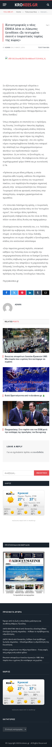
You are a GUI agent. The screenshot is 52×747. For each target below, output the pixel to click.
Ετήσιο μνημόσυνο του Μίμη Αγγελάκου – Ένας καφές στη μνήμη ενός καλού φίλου (25, 651)
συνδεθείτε (38, 452)
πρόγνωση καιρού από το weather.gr (23, 520)
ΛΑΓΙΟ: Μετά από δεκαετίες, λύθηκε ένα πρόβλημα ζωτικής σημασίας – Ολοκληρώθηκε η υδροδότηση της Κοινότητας (26, 642)
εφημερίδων (30, 595)
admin (7, 47)
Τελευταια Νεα (43, 47)
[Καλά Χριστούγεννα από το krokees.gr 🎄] (26, 379)
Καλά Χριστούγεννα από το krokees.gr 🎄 (25, 395)
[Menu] (4, 5)
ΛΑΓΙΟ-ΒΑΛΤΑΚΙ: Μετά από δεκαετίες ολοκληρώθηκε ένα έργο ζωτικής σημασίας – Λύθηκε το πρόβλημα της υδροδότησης (26, 631)
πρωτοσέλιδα (19, 595)
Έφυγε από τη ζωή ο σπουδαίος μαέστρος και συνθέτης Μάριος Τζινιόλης (22, 622)
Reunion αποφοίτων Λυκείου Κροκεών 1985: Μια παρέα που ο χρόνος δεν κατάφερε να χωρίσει (26, 359)
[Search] (47, 5)
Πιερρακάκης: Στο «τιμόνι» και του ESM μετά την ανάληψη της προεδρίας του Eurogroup (26, 430)
